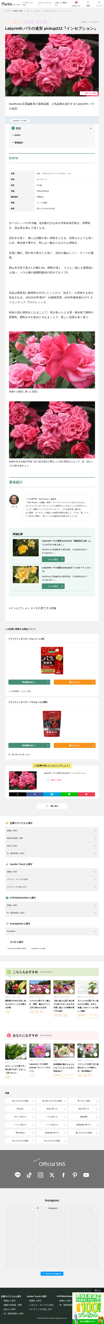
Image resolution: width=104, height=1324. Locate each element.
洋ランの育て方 (20, 1117)
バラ (28, 11)
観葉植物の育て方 (84, 1125)
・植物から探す (9, 1301)
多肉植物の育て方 (52, 1133)
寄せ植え (20, 1109)
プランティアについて (45, 4)
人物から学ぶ (17, 22)
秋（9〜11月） (43, 22)
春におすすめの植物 (20, 1101)
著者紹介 (19, 142)
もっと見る (53, 559)
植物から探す (18, 11)
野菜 (7, 1012)
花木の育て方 (83, 1109)
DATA (17, 135)
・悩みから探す (9, 1309)
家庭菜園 (83, 1117)
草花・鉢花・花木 (37, 1012)
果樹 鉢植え (20, 1133)
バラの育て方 (52, 1117)
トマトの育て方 (20, 1125)
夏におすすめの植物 (84, 1133)
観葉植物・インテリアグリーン (88, 1016)
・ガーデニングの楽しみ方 (40, 1309)
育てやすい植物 (83, 1101)
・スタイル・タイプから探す (41, 1305)
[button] (20, 1222)
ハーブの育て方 (52, 1125)
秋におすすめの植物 (20, 1141)
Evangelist (11, 931)
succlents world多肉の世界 (17, 948)
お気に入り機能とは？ (61, 4)
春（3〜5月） (29, 22)
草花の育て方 (52, 1109)
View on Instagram (53, 1274)
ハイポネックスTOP (27, 4)
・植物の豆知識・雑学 (12, 1305)
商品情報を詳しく (29, 682)
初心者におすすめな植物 (52, 1101)
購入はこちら (74, 682)
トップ (7, 11)
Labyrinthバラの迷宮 (20, 120)
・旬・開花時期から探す (13, 1313)
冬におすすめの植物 (52, 1141)
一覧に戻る (53, 806)
